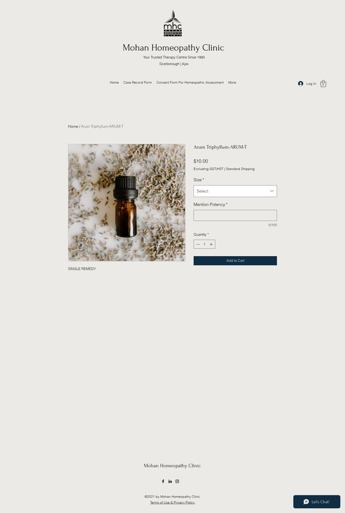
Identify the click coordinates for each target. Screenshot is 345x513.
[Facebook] (163, 481)
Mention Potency (211, 204)
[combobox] (235, 191)
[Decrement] (197, 244)
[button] (323, 83)
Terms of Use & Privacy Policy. (172, 502)
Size (199, 179)
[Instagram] (177, 481)
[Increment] (211, 244)
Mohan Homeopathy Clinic (173, 47)
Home (73, 126)
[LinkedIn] (170, 481)
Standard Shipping (240, 169)
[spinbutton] (204, 244)
